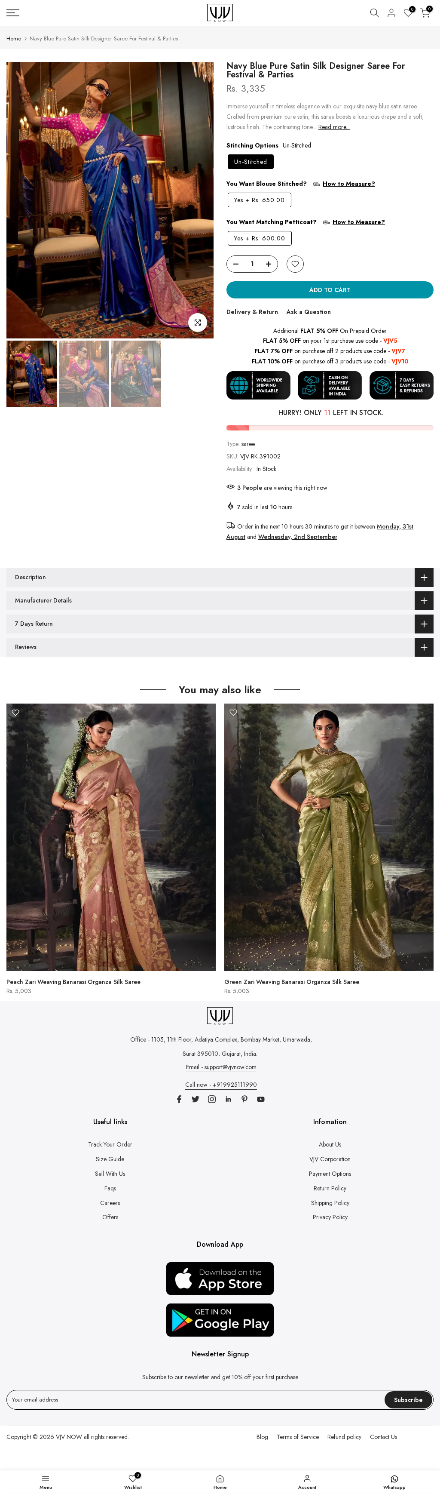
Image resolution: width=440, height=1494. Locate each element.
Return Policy (330, 1188)
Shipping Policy (330, 1203)
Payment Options (330, 1173)
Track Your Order (110, 1144)
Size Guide (110, 1159)
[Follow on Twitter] (195, 1099)
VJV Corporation (330, 1159)
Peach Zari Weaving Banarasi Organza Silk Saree (73, 982)
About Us (330, 1144)
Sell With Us (110, 1173)
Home (13, 38)
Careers (110, 1203)
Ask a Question (309, 311)
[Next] (198, 200)
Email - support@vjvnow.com (221, 1067)
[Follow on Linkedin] (228, 1099)
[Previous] (21, 200)
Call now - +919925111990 (221, 1084)
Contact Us (383, 1437)
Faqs (110, 1188)
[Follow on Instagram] (212, 1099)
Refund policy (344, 1437)
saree (248, 444)
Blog (262, 1437)
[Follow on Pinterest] (244, 1099)
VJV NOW (69, 1437)
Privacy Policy (330, 1217)
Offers (110, 1217)
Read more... (334, 127)
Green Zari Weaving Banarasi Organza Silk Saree (291, 982)
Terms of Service (298, 1437)
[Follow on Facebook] (179, 1099)
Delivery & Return (252, 311)
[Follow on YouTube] (261, 1099)
